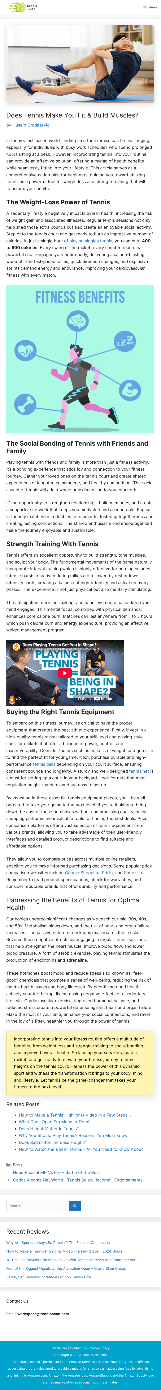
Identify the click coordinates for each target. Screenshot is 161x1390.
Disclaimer (60, 1348)
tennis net (139, 771)
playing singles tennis (90, 240)
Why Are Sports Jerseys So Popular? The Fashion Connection (58, 1243)
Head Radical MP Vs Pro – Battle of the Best (56, 1172)
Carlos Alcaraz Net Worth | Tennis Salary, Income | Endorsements (78, 1180)
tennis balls (44, 764)
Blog (17, 1164)
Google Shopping (82, 872)
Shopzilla (133, 872)
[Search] (75, 1206)
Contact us (78, 1348)
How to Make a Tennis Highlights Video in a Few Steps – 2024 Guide (64, 1251)
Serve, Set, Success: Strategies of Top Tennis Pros (49, 1277)
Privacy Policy (99, 1348)
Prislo (107, 872)
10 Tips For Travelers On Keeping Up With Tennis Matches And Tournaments (70, 1260)
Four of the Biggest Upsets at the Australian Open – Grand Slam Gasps (66, 1268)
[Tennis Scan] (28, 7)
